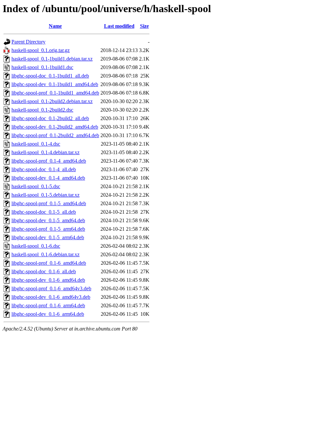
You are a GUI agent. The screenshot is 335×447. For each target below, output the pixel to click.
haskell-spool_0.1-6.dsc (35, 246)
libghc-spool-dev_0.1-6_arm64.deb (47, 314)
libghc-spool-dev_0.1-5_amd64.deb (48, 220)
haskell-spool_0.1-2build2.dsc (42, 110)
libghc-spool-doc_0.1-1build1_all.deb (50, 76)
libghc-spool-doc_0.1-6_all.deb (43, 271)
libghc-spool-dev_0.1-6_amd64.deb (48, 280)
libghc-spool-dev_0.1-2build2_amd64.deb (54, 127)
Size (144, 26)
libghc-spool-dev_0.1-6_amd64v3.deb (50, 297)
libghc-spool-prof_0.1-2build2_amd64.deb (55, 135)
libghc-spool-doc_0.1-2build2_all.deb (50, 118)
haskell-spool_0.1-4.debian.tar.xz (45, 152)
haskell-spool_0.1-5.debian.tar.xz (45, 195)
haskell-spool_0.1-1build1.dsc (42, 67)
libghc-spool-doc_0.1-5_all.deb (43, 212)
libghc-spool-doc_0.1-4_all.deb (43, 169)
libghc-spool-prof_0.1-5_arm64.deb (48, 229)
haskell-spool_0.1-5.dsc (35, 186)
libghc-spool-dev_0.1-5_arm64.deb (47, 237)
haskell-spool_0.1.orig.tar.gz (40, 50)
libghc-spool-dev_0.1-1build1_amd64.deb (54, 84)
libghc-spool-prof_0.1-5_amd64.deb (48, 203)
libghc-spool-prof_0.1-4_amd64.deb (48, 161)
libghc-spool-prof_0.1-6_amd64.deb (48, 263)
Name (55, 26)
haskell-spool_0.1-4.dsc (35, 144)
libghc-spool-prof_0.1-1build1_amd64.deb (55, 93)
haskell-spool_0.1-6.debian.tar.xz (45, 254)
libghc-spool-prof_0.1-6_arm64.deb (48, 305)
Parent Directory (28, 42)
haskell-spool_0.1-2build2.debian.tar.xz (52, 101)
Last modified (119, 26)
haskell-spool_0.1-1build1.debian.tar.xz (52, 59)
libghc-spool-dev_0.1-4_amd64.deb (48, 178)
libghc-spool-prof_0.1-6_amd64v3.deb (51, 288)
